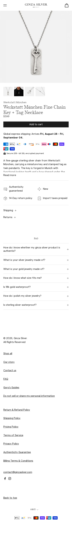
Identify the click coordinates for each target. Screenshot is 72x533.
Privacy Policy (11, 443)
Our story (9, 362)
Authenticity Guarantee (17, 452)
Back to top (10, 498)
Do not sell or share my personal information (29, 396)
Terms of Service (13, 435)
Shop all (7, 353)
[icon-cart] (66, 5)
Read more (9, 175)
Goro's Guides (11, 387)
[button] (36, 124)
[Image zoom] (36, 47)
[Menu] (5, 5)
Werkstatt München (14, 102)
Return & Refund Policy (16, 410)
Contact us (9, 370)
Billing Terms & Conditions (18, 460)
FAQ (5, 379)
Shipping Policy (11, 418)
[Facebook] (5, 478)
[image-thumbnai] (8, 91)
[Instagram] (9, 478)
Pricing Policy (10, 427)
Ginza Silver (20, 338)
